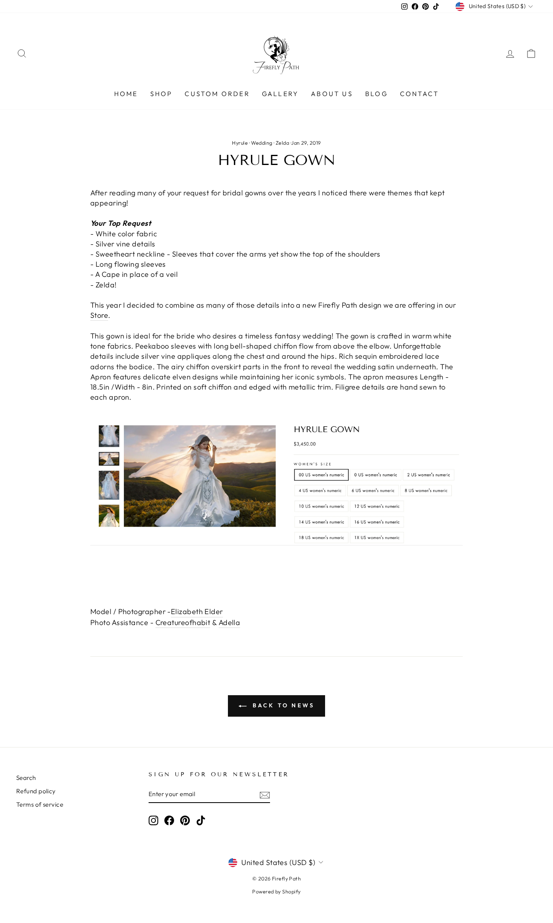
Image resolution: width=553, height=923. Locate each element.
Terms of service (39, 804)
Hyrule (240, 142)
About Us (332, 94)
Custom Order (217, 94)
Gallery (280, 94)
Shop (161, 94)
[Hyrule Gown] (276, 479)
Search (26, 778)
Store (99, 315)
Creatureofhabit (183, 622)
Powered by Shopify (276, 891)
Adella (229, 622)
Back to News (282, 705)
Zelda (282, 142)
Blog (376, 94)
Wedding (261, 142)
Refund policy (36, 791)
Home (126, 94)
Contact (419, 94)
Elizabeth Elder (197, 611)
